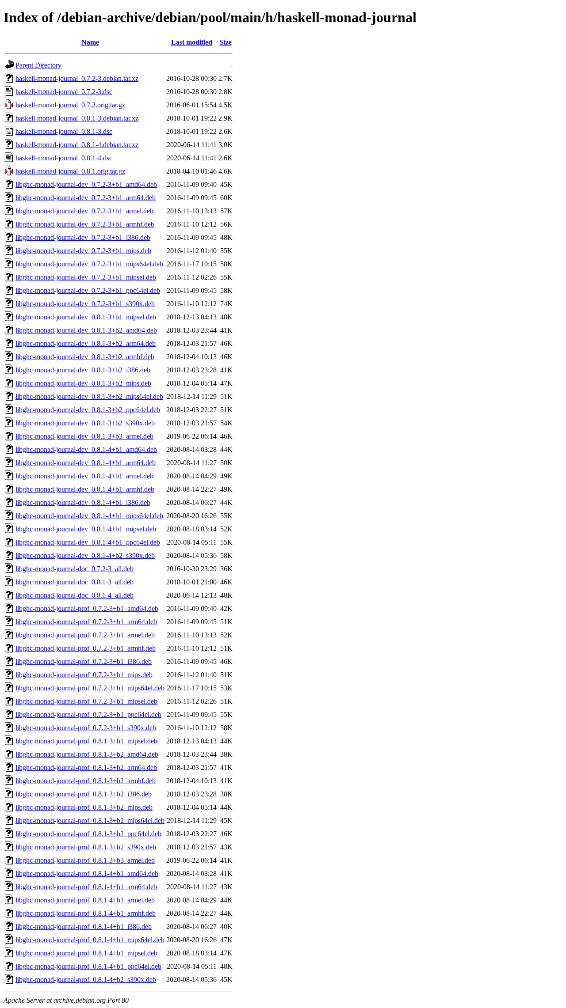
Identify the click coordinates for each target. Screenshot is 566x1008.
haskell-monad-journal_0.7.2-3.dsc (63, 91)
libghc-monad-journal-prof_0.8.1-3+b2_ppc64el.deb (88, 833)
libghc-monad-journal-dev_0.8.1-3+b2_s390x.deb (85, 423)
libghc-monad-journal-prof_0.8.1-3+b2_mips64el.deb (89, 820)
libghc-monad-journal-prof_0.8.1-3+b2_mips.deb (84, 807)
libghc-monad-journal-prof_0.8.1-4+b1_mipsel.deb (86, 953)
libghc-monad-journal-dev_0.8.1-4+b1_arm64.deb (85, 462)
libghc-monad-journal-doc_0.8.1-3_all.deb (74, 582)
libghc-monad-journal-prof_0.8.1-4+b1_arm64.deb (86, 887)
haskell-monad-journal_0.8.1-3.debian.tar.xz (76, 118)
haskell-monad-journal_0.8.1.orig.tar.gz (70, 171)
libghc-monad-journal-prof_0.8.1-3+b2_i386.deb (83, 794)
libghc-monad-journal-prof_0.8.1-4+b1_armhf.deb (85, 913)
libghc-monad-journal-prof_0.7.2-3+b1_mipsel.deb (86, 701)
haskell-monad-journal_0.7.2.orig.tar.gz (70, 105)
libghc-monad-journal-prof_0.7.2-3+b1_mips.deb (84, 674)
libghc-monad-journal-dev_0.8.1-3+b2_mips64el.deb (89, 396)
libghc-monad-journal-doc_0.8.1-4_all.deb (74, 595)
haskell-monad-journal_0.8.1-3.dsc (63, 131)
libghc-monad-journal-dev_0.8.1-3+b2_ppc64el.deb (87, 409)
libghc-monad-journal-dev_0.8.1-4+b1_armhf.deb (84, 489)
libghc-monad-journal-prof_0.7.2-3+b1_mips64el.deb (89, 688)
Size (226, 42)
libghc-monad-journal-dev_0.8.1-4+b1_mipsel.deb (85, 529)
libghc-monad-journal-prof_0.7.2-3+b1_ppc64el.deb (88, 714)
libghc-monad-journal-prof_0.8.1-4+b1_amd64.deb (86, 873)
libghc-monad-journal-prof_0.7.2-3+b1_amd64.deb (86, 608)
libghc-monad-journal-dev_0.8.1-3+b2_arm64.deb (85, 343)
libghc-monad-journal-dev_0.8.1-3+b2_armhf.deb (84, 356)
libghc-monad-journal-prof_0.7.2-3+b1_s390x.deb (85, 727)
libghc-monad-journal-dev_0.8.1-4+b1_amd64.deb (86, 449)
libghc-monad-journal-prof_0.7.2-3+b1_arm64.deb (86, 621)
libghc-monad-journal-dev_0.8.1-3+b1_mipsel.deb (85, 317)
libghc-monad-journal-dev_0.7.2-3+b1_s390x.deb (85, 303)
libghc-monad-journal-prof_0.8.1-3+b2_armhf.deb (85, 780)
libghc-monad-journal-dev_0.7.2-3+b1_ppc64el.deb (87, 290)
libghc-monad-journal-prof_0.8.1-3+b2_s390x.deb (85, 847)
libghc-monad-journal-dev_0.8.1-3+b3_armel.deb (84, 436)
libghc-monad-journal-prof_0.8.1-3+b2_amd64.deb (86, 754)
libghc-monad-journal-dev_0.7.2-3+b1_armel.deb (84, 211)
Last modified (191, 42)
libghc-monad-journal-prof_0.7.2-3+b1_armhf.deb (85, 648)
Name (90, 42)
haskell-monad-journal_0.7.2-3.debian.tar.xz (76, 78)
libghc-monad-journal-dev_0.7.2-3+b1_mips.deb (83, 250)
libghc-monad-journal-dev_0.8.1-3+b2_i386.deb (82, 370)
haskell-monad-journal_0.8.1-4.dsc (63, 158)
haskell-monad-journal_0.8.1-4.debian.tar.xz (76, 144)
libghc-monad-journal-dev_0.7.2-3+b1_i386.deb (82, 237)
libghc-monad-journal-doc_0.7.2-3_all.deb (74, 568)
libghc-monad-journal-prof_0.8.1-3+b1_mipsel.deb (86, 741)
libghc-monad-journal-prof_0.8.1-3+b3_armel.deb (85, 860)
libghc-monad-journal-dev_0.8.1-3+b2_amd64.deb (86, 330)
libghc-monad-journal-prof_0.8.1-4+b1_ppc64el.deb (88, 966)
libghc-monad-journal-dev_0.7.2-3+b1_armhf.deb (84, 224)
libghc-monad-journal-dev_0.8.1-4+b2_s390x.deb (85, 555)
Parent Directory (38, 65)
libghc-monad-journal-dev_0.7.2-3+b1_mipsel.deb (85, 277)
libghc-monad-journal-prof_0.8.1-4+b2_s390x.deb (85, 979)
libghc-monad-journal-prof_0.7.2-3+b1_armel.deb (85, 635)
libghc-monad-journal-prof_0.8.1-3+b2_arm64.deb (86, 767)
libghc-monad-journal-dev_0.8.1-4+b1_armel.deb (84, 476)
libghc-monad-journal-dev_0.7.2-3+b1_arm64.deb (85, 197)
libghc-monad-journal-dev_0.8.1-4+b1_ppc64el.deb (87, 542)
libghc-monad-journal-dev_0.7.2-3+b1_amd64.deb (86, 184)
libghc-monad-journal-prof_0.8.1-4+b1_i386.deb (83, 926)
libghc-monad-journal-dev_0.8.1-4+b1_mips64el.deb (89, 515)
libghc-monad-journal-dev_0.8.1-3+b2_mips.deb (83, 383)
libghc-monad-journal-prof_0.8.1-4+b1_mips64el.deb (89, 940)
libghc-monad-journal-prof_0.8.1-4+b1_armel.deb (85, 900)
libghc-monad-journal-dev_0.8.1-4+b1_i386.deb (82, 502)
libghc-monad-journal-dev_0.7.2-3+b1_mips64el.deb (89, 264)
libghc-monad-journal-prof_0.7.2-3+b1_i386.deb (83, 661)
